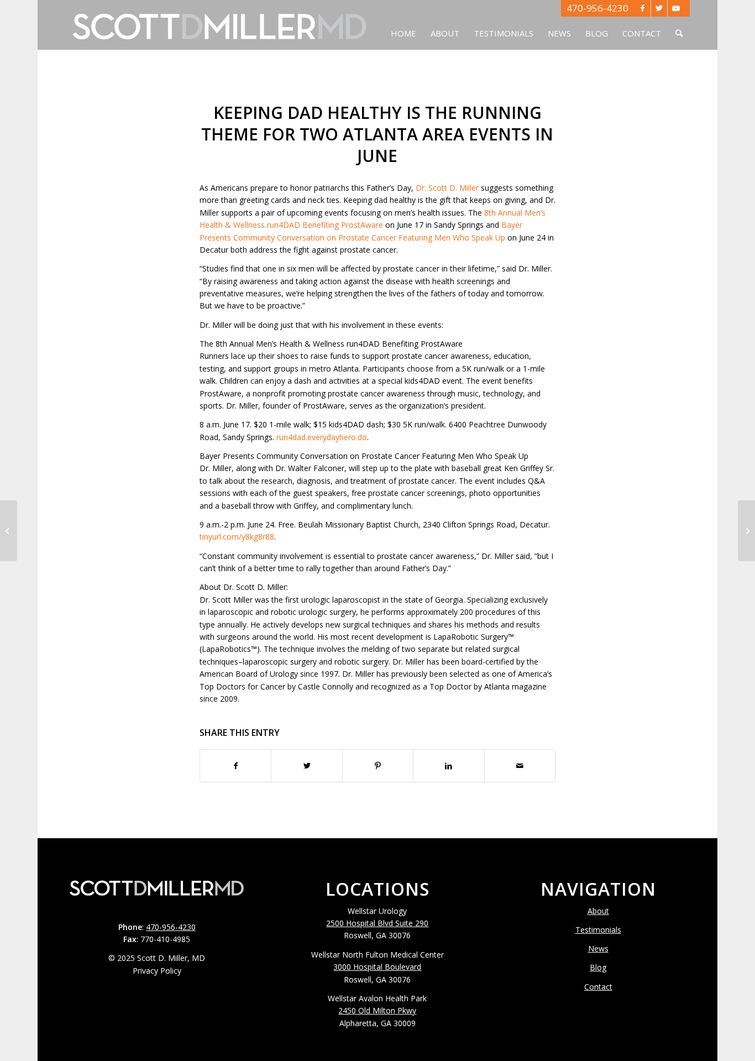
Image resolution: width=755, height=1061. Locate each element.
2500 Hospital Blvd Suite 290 (377, 923)
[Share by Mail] (520, 766)
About (598, 911)
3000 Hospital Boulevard (377, 966)
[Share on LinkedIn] (448, 766)
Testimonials (598, 929)
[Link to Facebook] (643, 8)
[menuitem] (403, 25)
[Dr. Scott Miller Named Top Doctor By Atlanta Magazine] (746, 530)
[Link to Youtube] (676, 8)
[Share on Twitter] (306, 766)
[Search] (679, 25)
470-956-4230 (597, 8)
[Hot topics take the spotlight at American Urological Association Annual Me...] (8, 530)
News (598, 948)
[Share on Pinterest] (378, 766)
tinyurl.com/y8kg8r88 (237, 536)
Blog (598, 967)
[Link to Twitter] (659, 8)
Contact (598, 986)
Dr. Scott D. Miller (447, 187)
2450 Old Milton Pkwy (377, 1010)
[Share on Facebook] (235, 766)
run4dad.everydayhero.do (321, 437)
